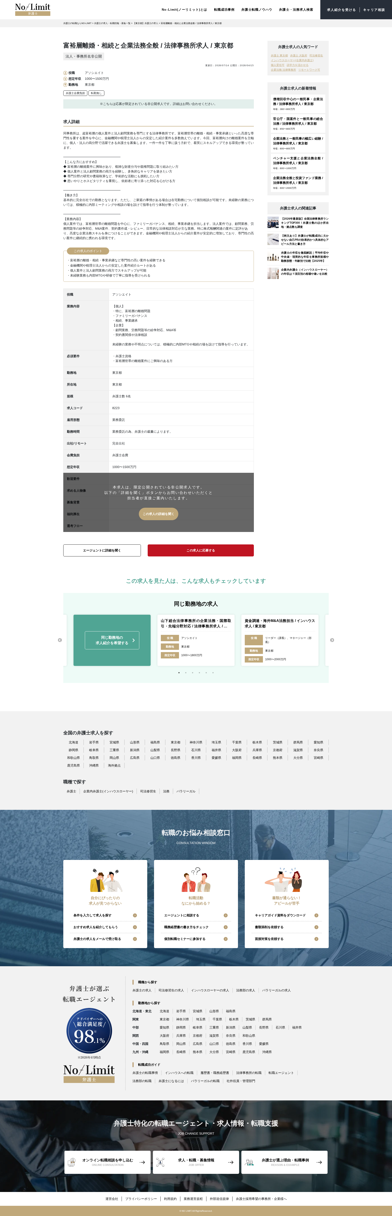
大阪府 (237, 750)
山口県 (155, 758)
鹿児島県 (73, 765)
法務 (166, 791)
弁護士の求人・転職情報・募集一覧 (112, 23)
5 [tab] (206, 672)
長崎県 (257, 758)
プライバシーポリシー (141, 1199)
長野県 (175, 750)
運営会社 (111, 1199)
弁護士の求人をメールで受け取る (97, 939)
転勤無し (96, 93)
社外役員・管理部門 (241, 1081)
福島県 (155, 742)
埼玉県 (216, 742)
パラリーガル (186, 791)
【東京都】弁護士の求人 (145, 23)
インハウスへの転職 (179, 1073)
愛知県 (318, 742)
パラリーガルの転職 (205, 1081)
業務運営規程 (193, 1199)
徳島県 (175, 758)
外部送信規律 (219, 1199)
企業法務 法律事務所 (283, 69)
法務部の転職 (142, 1081)
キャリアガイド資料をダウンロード (280, 915)
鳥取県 (94, 758)
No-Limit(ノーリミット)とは (184, 9)
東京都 (175, 742)
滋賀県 (298, 750)
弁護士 (71, 791)
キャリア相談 (374, 10)
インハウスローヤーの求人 (210, 990)
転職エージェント (281, 1073)
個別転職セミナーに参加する (185, 939)
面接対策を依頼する (269, 939)
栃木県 (257, 742)
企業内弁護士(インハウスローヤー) (108, 791)
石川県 (196, 750)
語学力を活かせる (298, 65)
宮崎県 (318, 758)
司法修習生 (316, 55)
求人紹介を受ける (341, 10)
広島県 (135, 758)
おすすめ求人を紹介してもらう (96, 927)
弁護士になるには (171, 1081)
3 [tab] (192, 672)
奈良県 (318, 750)
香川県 (196, 758)
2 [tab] (186, 672)
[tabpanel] (196, 640)
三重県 (114, 750)
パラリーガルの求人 (276, 990)
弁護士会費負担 (75, 93)
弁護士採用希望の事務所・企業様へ (261, 1199)
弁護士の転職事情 (145, 1073)
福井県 (216, 750)
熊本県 (277, 758)
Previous (60, 640)
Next (332, 640)
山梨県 (155, 750)
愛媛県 (216, 758)
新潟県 (135, 750)
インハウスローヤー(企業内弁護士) (292, 60)
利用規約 (170, 1199)
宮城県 (114, 742)
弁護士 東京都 (279, 55)
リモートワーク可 (309, 69)
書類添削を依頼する (269, 927)
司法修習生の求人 (171, 990)
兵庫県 (257, 750)
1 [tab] (179, 672)
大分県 (298, 758)
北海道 (73, 742)
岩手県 (94, 742)
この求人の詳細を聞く (158, 514)
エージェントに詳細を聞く (102, 550)
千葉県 (237, 742)
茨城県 (277, 742)
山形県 (135, 742)
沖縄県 (94, 765)
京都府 (277, 750)
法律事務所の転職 (249, 1073)
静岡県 (73, 750)
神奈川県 (196, 742)
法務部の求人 (245, 990)
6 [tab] (213, 672)
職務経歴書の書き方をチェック (186, 927)
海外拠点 (114, 765)
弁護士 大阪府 (298, 55)
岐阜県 (94, 750)
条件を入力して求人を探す (93, 915)
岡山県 (114, 758)
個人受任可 (277, 65)
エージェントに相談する (181, 915)
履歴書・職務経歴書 (215, 1073)
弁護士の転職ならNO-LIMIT (77, 23)
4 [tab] (199, 672)
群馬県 (298, 742)
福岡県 (237, 758)
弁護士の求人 (142, 990)
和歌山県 (73, 758)
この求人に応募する (200, 550)
